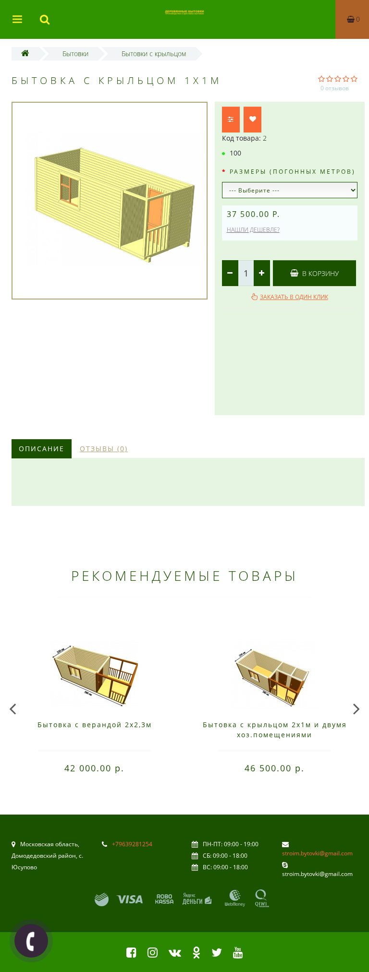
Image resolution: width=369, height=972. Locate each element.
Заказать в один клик (294, 297)
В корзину (319, 273)
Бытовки (75, 53)
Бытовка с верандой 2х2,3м (94, 724)
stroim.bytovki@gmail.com (317, 853)
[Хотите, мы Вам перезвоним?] (31, 940)
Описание (41, 448)
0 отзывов (334, 88)
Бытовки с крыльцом (154, 53)
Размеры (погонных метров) (293, 171)
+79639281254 (132, 844)
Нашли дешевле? (253, 230)
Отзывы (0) (104, 448)
